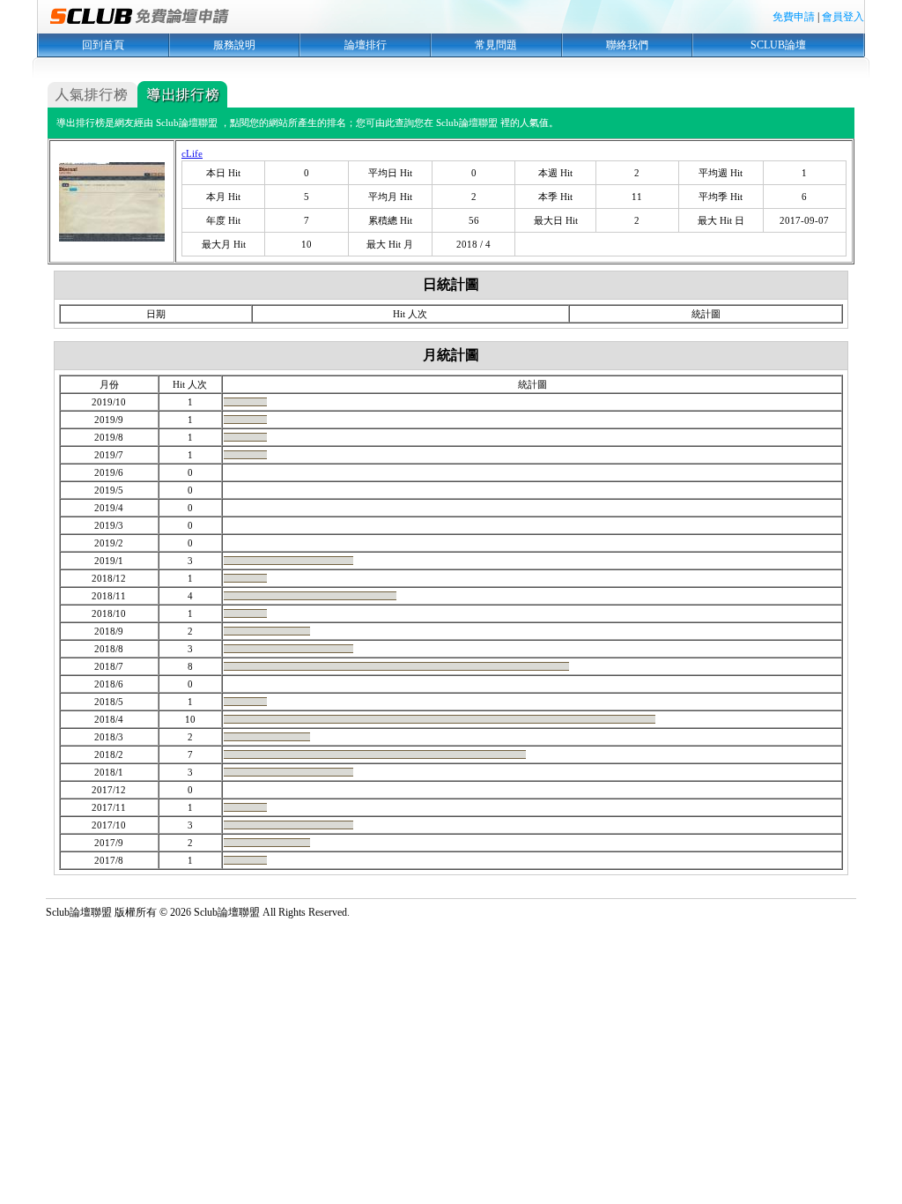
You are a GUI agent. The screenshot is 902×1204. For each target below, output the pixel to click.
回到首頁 (103, 45)
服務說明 (234, 45)
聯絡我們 (627, 45)
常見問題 (496, 45)
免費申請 (794, 17)
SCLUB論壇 (778, 45)
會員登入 (843, 17)
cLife (192, 153)
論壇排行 (365, 45)
